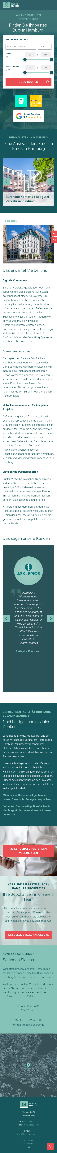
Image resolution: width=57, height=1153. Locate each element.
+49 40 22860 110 (31, 1020)
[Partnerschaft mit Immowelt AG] (36, 101)
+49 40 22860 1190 (30, 1125)
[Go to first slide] (50, 618)
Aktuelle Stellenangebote (28, 934)
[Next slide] (50, 181)
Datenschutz (28, 1143)
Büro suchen (28, 82)
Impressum (28, 1140)
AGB (28, 1147)
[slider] (25, 59)
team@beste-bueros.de (30, 1024)
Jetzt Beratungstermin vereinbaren (28, 851)
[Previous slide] (6, 181)
